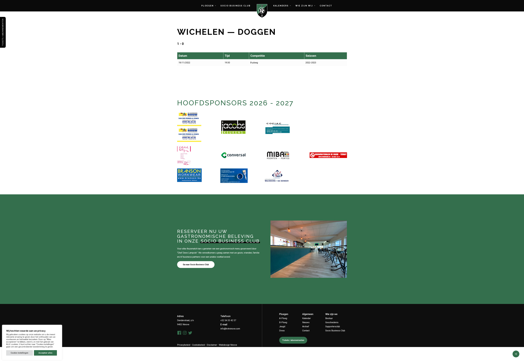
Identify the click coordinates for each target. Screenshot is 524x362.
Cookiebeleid (198, 345)
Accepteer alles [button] (45, 353)
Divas (282, 330)
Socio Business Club (335, 330)
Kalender (306, 318)
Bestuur (329, 318)
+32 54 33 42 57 (228, 320)
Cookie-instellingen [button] (19, 353)
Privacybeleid (183, 345)
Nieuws (305, 322)
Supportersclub (332, 326)
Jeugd (282, 326)
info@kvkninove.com (230, 328)
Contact (305, 330)
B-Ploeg (283, 322)
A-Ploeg (283, 318)
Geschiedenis (331, 322)
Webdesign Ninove (228, 345)
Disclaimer (212, 345)
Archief (305, 326)
